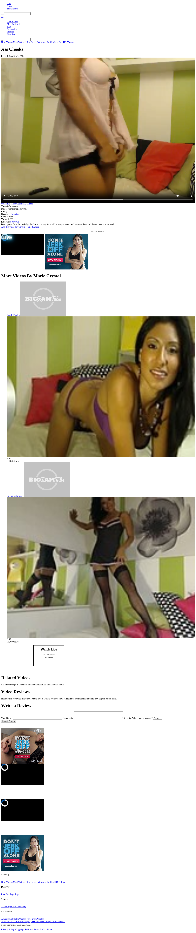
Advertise (5, 919)
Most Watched (13, 24)
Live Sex (11, 34)
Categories (12, 29)
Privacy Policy (7, 929)
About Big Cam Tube (11, 906)
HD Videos (68, 42)
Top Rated (31, 42)
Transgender (12, 8)
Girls (9, 3)
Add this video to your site (13, 227)
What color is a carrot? (142, 718)
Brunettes (15, 214)
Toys (17, 894)
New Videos (12, 21)
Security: (128, 718)
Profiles (10, 31)
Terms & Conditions (43, 929)
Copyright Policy (23, 929)
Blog (9, 26)
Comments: (68, 718)
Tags (12, 894)
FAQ (23, 906)
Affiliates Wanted (18, 919)
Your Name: (6, 718)
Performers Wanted (35, 919)
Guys (9, 6)
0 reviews (14, 222)
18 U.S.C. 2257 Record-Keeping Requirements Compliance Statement (33, 921)
